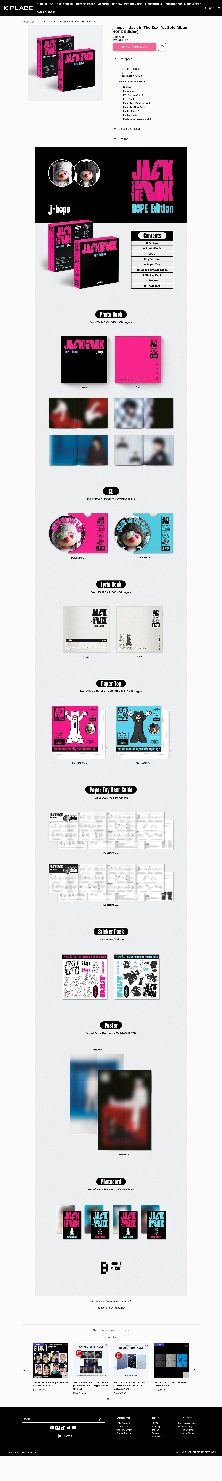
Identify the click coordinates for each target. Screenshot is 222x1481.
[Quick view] (65, 1375)
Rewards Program (187, 1426)
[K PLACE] (18, 8)
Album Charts (187, 1433)
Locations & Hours (187, 1423)
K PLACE (187, 1452)
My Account (124, 1423)
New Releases (85, 4)
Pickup (155, 1430)
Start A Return (124, 1433)
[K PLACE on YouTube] (74, 1429)
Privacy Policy (12, 1452)
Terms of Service (28, 1452)
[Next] (194, 1370)
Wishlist (124, 1426)
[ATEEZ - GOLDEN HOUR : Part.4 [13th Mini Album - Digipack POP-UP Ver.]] (91, 1360)
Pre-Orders (65, 4)
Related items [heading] (111, 1337)
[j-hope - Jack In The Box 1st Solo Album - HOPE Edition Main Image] (65, 63)
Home (25, 22)
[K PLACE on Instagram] (57, 1429)
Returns (121, 139)
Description (123, 59)
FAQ (155, 1423)
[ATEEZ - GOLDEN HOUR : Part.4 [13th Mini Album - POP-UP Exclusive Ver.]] (131, 1360)
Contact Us (155, 1436)
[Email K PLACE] (52, 1429)
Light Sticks (153, 4)
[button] (219, 8)
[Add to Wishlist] (162, 47)
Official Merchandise (127, 4)
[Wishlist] (215, 8)
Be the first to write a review (111, 1307)
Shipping (155, 1426)
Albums (103, 4)
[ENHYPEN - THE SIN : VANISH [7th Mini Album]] (171, 1360)
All (33, 22)
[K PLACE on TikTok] (63, 1429)
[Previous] (25, 1370)
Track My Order (124, 1430)
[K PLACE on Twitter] (68, 1429)
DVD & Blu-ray (46, 12)
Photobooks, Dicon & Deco (183, 4)
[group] (51, 1369)
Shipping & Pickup (127, 128)
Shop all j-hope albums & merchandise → (111, 1330)
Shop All (43, 4)
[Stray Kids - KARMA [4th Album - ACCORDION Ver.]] (50, 1360)
